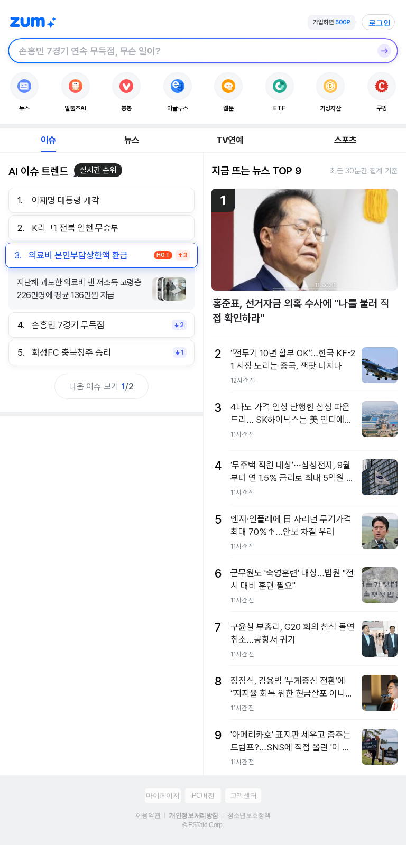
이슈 (48, 140)
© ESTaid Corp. (203, 825)
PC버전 (203, 796)
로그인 (379, 22)
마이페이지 (162, 796)
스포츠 (345, 140)
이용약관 (148, 815)
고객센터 (243, 796)
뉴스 (131, 140)
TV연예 (229, 140)
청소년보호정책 (248, 815)
